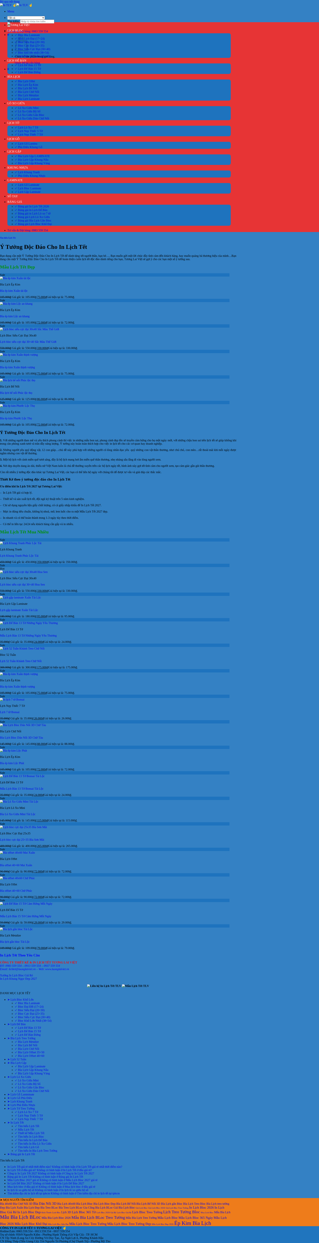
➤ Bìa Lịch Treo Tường (21, 1038)
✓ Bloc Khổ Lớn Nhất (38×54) (33, 1020)
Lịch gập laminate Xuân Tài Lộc (19, 610)
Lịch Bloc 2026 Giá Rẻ (106, 1213)
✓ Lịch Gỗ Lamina (26, 143)
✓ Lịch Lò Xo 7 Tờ (26, 127)
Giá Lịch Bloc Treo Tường (177, 1208)
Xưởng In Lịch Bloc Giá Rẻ (16, 975)
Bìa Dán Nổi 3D (44, 1203)
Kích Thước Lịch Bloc (51, 1213)
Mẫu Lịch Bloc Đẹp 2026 (163, 1224)
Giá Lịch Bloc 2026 (156, 1208)
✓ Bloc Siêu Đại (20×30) (29, 42)
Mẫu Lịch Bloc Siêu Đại (58, 1224)
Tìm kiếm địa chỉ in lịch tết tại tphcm (28, 1193)
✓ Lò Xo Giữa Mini (27, 107)
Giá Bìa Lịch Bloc (124, 1207)
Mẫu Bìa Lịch (222, 1212)
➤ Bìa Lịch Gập (16, 1062)
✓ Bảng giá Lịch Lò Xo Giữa (32, 217)
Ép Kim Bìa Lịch (192, 1223)
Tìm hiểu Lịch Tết (8, 238)
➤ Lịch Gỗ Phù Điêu (19, 1098)
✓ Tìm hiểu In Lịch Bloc (29, 1136)
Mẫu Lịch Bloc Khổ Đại (31, 1224)
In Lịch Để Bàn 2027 (19, 1183)
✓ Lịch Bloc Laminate (28, 188)
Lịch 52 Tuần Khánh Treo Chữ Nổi (21, 661)
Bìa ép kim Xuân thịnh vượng (17, 367)
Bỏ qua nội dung (10, 1)
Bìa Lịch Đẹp (32, 1207)
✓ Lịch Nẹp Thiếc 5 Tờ (29, 131)
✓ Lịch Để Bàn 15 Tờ (28, 68)
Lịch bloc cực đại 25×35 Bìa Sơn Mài (22, 839)
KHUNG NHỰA (17, 167)
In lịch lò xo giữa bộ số (20, 1190)
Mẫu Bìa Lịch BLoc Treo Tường (98, 1217)
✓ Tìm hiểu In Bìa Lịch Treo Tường (36, 1150)
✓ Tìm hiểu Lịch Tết (27, 1126)
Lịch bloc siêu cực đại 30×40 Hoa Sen (22, 584)
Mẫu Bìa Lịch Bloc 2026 (56, 1218)
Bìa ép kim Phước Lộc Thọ (16, 418)
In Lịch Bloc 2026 (201, 1207)
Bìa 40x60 (6, 1203)
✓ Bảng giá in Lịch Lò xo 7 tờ (32, 213)
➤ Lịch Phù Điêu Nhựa (21, 1105)
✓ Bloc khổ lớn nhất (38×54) (32, 52)
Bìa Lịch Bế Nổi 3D (148, 1203)
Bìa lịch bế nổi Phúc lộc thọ (16, 392)
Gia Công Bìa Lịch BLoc (98, 1207)
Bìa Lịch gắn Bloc (171, 1203)
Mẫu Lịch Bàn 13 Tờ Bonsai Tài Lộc (22, 788)
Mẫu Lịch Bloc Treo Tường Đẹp (129, 1224)
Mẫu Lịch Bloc (167, 1218)
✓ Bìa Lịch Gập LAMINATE (32, 156)
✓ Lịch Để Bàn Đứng (28, 72)
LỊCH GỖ (13, 139)
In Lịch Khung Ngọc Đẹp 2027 (18, 978)
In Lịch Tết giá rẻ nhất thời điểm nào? (29, 1166)
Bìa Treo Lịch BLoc (70, 1207)
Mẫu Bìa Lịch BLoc (20, 1217)
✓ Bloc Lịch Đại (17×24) (30, 38)
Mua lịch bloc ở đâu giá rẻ (22, 1186)
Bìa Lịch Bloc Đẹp (104, 1203)
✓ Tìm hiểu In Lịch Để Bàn (31, 1140)
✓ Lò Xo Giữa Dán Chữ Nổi (32, 118)
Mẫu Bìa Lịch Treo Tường (141, 1218)
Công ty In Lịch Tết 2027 (22, 1173)
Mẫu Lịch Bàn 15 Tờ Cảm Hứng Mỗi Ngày (25, 916)
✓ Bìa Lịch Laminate (27, 98)
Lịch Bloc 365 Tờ (84, 1212)
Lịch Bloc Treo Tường (147, 1212)
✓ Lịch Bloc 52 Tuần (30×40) (32, 56)
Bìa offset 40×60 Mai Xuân (16, 865)
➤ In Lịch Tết (15, 1122)
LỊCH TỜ (13, 122)
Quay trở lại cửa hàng (27, 62)
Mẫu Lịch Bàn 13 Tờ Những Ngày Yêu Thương (28, 635)
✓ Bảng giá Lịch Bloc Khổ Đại (33, 224)
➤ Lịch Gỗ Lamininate (20, 1094)
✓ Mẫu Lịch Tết (24, 1129)
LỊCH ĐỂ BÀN (16, 60)
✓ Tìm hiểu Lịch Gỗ (27, 1147)
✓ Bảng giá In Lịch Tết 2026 (32, 206)
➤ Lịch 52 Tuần (16, 1059)
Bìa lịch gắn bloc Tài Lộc (15, 941)
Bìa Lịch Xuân (14, 1207)
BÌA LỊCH (13, 76)
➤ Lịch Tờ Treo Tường (21, 1108)
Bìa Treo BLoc (49, 1207)
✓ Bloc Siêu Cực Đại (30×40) (32, 49)
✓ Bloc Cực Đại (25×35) (29, 45)
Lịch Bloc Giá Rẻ (124, 1213)
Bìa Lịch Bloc (84, 1203)
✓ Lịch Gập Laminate (28, 191)
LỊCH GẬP (14, 151)
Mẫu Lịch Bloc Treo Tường (88, 1224)
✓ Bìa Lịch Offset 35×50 (29, 1052)
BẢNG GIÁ (14, 201)
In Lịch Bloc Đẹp (29, 1212)
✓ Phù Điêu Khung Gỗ (28, 147)
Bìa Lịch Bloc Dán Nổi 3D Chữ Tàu (21, 737)
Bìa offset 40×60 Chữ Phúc (16, 890)
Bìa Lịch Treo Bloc (194, 1203)
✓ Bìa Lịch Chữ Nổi (27, 91)
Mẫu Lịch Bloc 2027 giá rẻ (23, 1180)
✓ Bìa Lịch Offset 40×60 (29, 1055)
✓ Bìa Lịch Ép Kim (26, 84)
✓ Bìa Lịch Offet (25, 81)
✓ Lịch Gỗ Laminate (27, 184)
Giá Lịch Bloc (142, 1208)
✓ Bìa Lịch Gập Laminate (30, 1066)
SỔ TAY (12, 196)
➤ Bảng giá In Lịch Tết (21, 1154)
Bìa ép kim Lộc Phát (12, 763)
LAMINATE (15, 180)
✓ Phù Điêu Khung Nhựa (30, 175)
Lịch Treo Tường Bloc (181, 1212)
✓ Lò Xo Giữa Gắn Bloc (29, 114)
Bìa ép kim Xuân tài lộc (14, 290)
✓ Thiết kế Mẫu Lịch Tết (29, 1133)
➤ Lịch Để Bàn (16, 1024)
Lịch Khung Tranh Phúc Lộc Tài (19, 555)
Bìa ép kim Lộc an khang (15, 316)
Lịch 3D (66, 1212)
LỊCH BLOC (15, 30)
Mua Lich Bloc (207, 1213)
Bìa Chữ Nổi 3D (22, 1203)
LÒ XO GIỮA (16, 103)
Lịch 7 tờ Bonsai (9, 712)
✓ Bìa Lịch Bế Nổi (26, 88)
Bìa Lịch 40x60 (66, 1203)
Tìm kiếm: (13, 21)
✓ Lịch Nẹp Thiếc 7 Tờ (29, 134)
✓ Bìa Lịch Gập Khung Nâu (31, 159)
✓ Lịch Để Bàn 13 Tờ (28, 65)
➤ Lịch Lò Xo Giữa (19, 1076)
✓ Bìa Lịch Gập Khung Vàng (32, 163)
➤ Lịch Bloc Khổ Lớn (20, 999)
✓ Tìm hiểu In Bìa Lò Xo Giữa (33, 1143)
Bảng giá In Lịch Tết (19, 1176)
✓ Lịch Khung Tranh (27, 172)
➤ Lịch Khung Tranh (19, 1101)
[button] (10, 11)
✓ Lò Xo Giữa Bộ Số (27, 111)
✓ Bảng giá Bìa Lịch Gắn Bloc (33, 220)
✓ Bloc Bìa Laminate (27, 35)
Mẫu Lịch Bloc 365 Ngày (196, 1218)
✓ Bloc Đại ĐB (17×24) (29, 1006)
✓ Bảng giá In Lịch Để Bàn (31, 210)
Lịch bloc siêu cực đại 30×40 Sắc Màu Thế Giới (28, 341)
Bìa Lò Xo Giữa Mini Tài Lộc (17, 814)
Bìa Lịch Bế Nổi (126, 1203)
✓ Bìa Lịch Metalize (27, 95)
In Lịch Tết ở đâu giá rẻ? (21, 1170)
